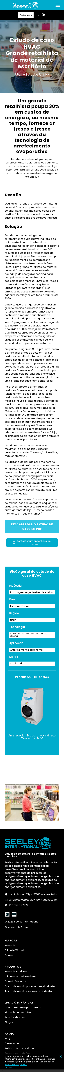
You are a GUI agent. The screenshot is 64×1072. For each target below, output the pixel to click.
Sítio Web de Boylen (17, 927)
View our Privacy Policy (16, 1064)
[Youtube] (14, 914)
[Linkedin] (7, 914)
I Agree (9, 1067)
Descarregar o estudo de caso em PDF (32, 526)
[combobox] (3, 1070)
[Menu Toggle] (57, 5)
